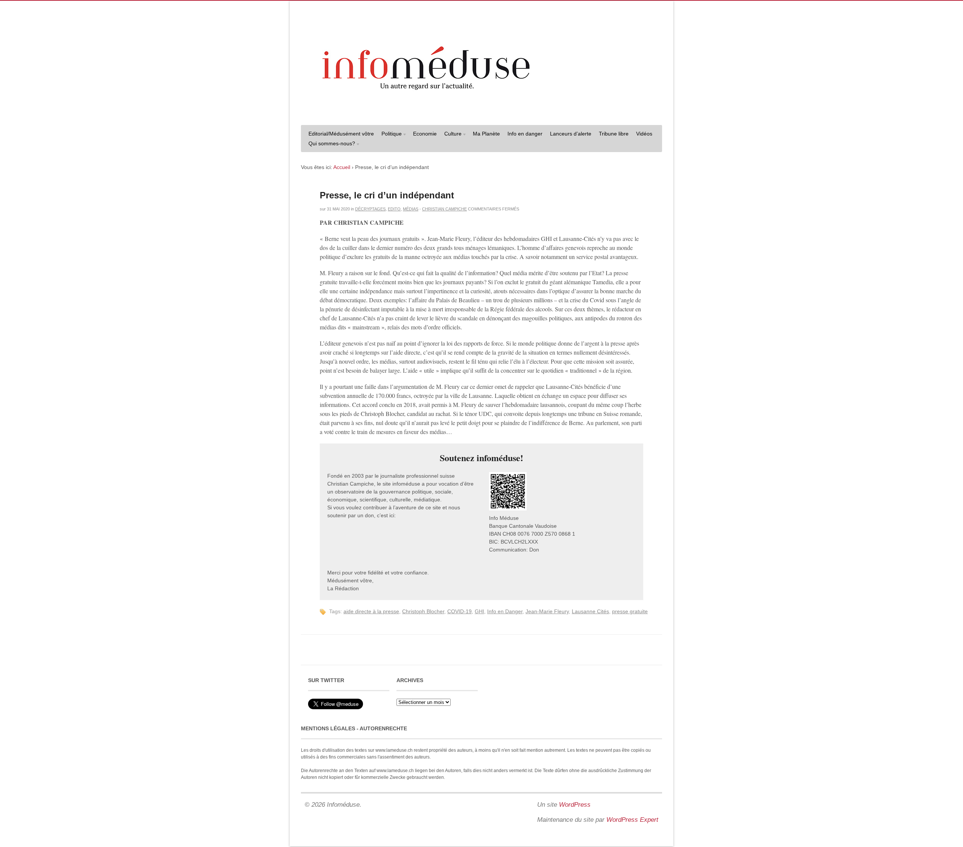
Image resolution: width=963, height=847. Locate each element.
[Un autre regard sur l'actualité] (481, 112)
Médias (410, 209)
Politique (390, 135)
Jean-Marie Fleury (547, 611)
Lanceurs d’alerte (570, 134)
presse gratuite (630, 611)
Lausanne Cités (590, 611)
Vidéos (644, 134)
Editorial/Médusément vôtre (341, 134)
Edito (394, 209)
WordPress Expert (632, 819)
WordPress (575, 804)
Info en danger (524, 134)
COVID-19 (459, 611)
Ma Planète (486, 134)
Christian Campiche (444, 209)
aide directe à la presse (371, 611)
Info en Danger (505, 611)
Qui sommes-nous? (330, 144)
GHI (479, 611)
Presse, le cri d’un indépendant (387, 195)
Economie (425, 134)
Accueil (341, 167)
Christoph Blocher (423, 611)
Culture (451, 135)
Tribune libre (614, 134)
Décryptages (370, 209)
